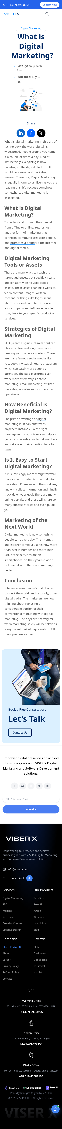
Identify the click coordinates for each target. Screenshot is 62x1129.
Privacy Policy (11, 966)
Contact (7, 978)
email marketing (31, 384)
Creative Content (13, 923)
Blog (36, 929)
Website (7, 910)
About (6, 953)
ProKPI (38, 904)
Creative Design (12, 929)
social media (37, 358)
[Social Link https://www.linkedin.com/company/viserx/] (22, 786)
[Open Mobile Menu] (56, 14)
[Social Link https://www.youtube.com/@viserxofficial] (31, 786)
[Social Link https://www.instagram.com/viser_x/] (47, 786)
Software (8, 917)
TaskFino (39, 898)
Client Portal (10, 947)
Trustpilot (39, 966)
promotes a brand (22, 243)
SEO (5, 904)
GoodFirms (40, 959)
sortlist (38, 972)
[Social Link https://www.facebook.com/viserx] (14, 786)
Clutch (37, 947)
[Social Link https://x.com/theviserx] (39, 786)
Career (7, 959)
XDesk (37, 910)
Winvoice (39, 917)
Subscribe (31, 809)
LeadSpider (40, 923)
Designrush (41, 953)
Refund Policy (11, 972)
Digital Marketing (13, 898)
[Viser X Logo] (12, 14)
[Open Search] (47, 14)
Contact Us (20, 732)
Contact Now (50, 4)
